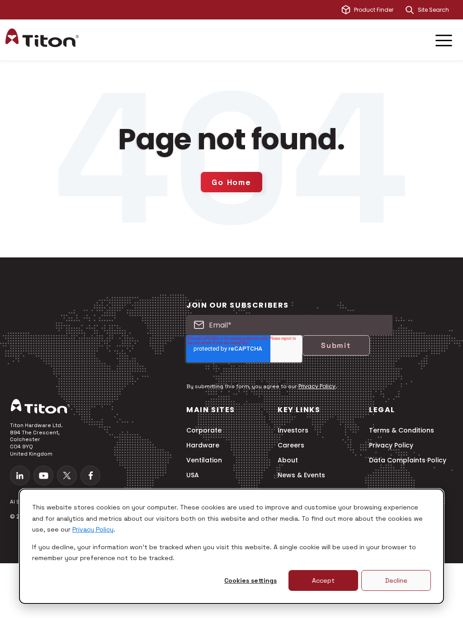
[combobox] (438, 10)
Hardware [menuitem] (202, 445)
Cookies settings (250, 580)
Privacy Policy (92, 529)
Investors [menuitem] (293, 430)
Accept (323, 580)
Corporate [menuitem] (204, 430)
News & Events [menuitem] (301, 475)
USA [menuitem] (192, 475)
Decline (396, 580)
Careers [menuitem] (291, 445)
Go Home (231, 182)
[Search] (410, 10)
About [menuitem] (288, 460)
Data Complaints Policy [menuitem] (407, 460)
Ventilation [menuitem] (204, 460)
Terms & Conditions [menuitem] (401, 430)
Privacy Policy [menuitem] (391, 445)
